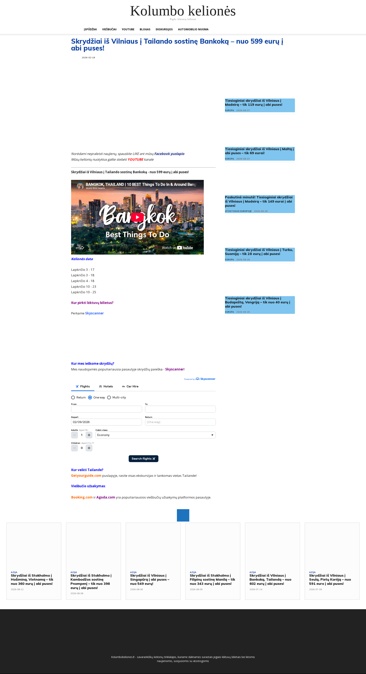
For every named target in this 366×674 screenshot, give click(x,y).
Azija (14, 572)
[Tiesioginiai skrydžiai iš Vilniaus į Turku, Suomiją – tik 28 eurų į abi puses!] (260, 232)
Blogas (145, 29)
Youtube (128, 29)
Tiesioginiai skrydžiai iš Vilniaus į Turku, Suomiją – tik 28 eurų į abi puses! (259, 252)
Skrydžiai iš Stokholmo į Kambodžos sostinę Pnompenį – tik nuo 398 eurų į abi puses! (91, 581)
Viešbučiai (109, 29)
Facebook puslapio (169, 153)
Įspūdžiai (90, 29)
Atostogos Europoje (238, 211)
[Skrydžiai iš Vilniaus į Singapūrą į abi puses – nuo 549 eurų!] (153, 544)
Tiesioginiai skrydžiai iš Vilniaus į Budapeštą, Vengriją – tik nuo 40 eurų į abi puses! (257, 302)
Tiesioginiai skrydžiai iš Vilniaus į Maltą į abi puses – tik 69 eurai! (259, 151)
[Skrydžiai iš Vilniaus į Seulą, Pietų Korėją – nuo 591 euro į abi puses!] (332, 544)
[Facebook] (183, 515)
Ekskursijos (164, 29)
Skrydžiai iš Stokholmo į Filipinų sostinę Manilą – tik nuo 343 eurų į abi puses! (212, 579)
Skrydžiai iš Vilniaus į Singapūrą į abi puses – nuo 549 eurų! (149, 579)
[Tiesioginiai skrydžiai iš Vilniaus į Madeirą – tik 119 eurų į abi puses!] (260, 83)
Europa (229, 110)
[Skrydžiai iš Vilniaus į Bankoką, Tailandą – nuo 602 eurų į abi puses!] (272, 544)
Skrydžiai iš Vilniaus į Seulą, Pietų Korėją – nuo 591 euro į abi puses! (330, 579)
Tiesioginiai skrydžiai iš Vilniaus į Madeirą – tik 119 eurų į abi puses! (253, 102)
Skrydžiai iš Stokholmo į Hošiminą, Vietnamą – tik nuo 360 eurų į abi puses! (32, 579)
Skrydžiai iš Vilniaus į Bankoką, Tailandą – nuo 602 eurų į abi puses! (270, 579)
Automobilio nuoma (193, 29)
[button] (280, 29)
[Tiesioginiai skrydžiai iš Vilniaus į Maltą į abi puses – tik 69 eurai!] (260, 131)
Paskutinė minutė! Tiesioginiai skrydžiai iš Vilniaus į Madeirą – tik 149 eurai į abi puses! (259, 201)
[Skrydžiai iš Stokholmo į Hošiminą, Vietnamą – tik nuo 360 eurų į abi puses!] (34, 544)
